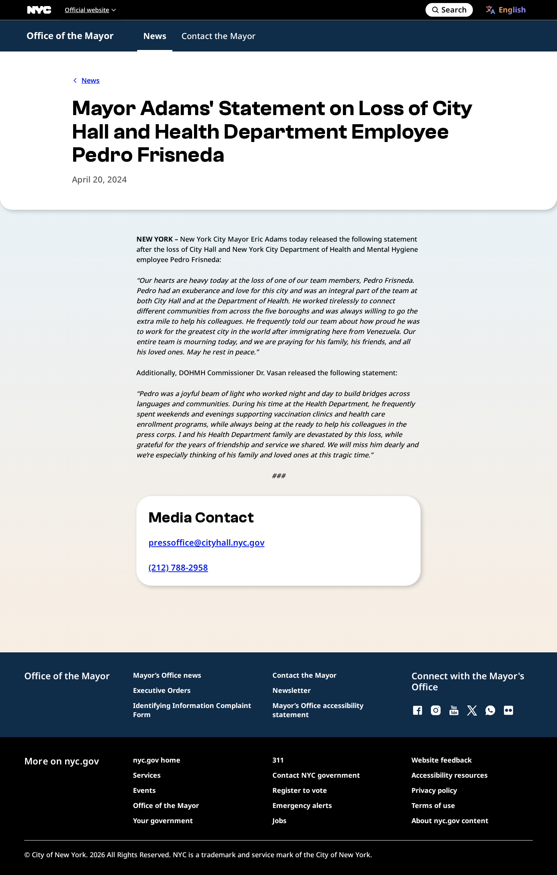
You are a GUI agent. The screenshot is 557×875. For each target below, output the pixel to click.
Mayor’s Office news (167, 675)
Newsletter (291, 690)
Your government (163, 820)
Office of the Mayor (70, 35)
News (154, 35)
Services (147, 775)
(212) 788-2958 (178, 567)
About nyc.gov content (449, 820)
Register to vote (299, 790)
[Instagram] (436, 710)
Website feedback (441, 759)
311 (278, 759)
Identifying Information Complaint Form (192, 710)
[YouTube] (454, 710)
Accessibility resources (449, 775)
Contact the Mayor (218, 35)
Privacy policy (434, 790)
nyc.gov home (156, 759)
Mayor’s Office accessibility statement (317, 710)
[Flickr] (508, 710)
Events (144, 790)
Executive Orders (162, 690)
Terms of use (433, 805)
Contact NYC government (316, 775)
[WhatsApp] (490, 710)
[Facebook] (417, 710)
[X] (472, 710)
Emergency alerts (302, 805)
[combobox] (506, 10)
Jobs (279, 820)
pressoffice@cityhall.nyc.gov (206, 542)
